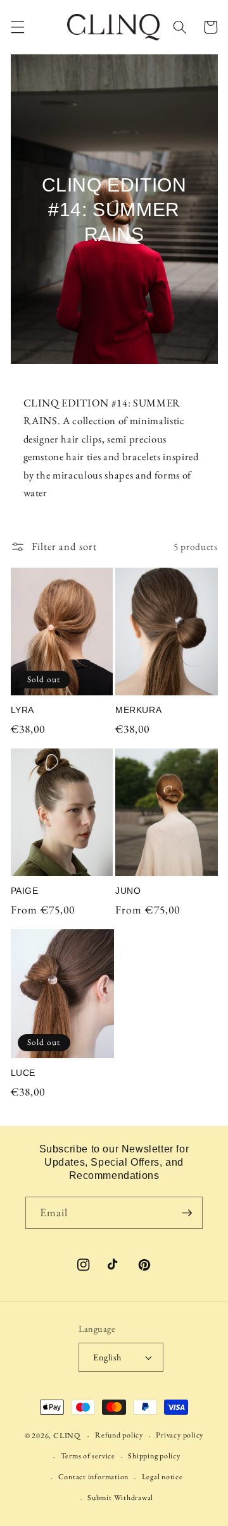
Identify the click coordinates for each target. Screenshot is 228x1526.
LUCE (23, 1073)
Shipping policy (154, 1456)
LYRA (22, 710)
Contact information (93, 1477)
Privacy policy (179, 1435)
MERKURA (138, 710)
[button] (17, 27)
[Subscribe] (187, 1213)
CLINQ (66, 1436)
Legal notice (162, 1477)
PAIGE (25, 891)
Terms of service (88, 1456)
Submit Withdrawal (120, 1497)
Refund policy (119, 1435)
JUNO (128, 891)
